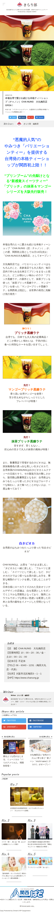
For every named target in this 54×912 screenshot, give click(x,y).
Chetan (15, 911)
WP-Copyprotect (24, 911)
